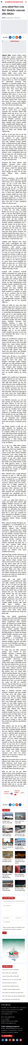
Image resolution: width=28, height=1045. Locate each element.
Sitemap (16, 1032)
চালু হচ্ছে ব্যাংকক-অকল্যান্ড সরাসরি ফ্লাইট (10, 969)
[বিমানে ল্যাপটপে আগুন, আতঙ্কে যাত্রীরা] (20, 816)
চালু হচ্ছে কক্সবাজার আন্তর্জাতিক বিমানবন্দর (10, 986)
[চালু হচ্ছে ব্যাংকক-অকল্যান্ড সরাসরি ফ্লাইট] (7, 816)
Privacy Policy (13, 1030)
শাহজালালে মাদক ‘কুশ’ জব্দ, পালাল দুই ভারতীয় (11, 979)
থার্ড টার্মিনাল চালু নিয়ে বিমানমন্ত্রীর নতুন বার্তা (11, 989)
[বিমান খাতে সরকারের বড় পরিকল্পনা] (7, 842)
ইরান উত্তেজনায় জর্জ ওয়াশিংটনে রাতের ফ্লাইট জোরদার (12, 992)
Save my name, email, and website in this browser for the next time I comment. (14, 928)
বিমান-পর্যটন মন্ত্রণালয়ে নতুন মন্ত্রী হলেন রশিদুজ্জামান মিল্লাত (13, 996)
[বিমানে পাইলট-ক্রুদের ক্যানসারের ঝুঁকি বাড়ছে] (20, 869)
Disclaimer (10, 1032)
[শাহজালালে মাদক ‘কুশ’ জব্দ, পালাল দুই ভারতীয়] (20, 829)
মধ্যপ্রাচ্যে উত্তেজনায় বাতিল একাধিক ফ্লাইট (10, 976)
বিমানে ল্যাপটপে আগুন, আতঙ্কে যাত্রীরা (9, 973)
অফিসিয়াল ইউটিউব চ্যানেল (19, 792)
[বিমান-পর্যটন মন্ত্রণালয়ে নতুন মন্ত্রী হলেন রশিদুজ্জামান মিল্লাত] (7, 869)
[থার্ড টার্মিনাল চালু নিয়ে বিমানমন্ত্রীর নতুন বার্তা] (7, 854)
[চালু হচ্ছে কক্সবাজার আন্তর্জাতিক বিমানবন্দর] (20, 842)
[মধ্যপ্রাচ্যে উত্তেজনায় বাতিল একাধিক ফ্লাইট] (7, 829)
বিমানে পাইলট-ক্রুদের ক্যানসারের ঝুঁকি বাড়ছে (11, 999)
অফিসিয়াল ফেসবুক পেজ (7, 793)
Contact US (4, 1030)
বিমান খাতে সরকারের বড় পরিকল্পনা (9, 983)
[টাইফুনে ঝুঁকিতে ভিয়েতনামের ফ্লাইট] (7, 883)
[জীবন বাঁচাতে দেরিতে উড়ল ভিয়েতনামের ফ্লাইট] (20, 883)
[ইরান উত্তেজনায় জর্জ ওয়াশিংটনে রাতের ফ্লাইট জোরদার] (20, 854)
